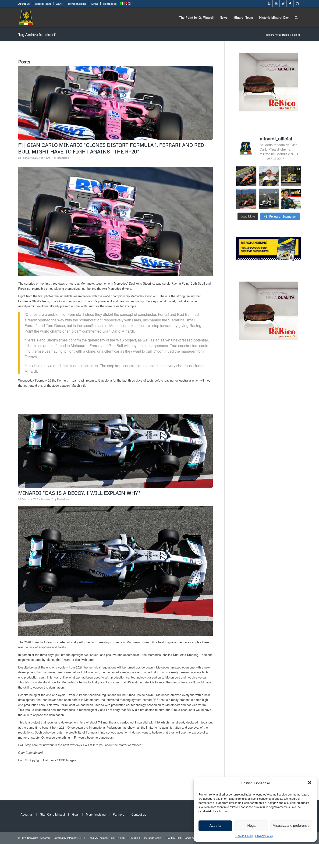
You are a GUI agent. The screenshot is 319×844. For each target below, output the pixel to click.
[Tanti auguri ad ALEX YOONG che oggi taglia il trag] (291, 198)
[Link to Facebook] (290, 3)
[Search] (296, 17)
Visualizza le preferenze (291, 825)
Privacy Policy (264, 836)
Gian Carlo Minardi (52, 814)
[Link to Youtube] (276, 3)
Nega (251, 825)
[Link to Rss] (269, 3)
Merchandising (77, 3)
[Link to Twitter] (283, 3)
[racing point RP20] (115, 103)
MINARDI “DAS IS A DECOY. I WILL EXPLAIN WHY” (79, 493)
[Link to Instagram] (297, 3)
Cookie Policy (244, 836)
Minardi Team (43, 3)
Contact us (110, 3)
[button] (309, 782)
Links (94, 3)
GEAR (59, 3)
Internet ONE (74, 838)
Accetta (215, 825)
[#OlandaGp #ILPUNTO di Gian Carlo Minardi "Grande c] (246, 176)
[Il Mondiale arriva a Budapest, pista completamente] (269, 198)
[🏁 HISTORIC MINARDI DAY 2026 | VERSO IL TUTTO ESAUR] (291, 176)
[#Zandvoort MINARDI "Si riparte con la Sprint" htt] (269, 176)
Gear (75, 814)
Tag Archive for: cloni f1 (37, 34)
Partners (118, 814)
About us (24, 3)
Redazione (63, 157)
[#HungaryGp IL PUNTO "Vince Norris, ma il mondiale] (246, 198)
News (47, 157)
